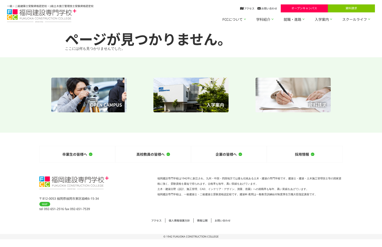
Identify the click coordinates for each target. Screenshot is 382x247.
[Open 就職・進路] (303, 19)
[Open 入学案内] (331, 19)
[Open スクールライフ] (369, 19)
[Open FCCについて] (245, 19)
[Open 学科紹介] (272, 19)
